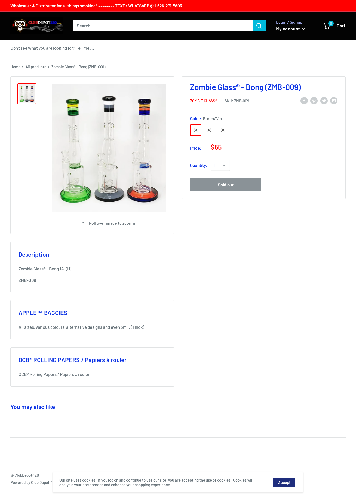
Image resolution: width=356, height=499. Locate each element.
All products (36, 66)
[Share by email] (333, 100)
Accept (284, 482)
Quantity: (198, 165)
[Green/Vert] (195, 130)
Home (15, 66)
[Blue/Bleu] (209, 130)
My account (288, 28)
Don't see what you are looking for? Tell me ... (52, 47)
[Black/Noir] (223, 130)
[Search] (259, 25)
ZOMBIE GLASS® (203, 100)
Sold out (226, 184)
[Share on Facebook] (304, 100)
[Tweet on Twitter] (324, 100)
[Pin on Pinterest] (314, 100)
